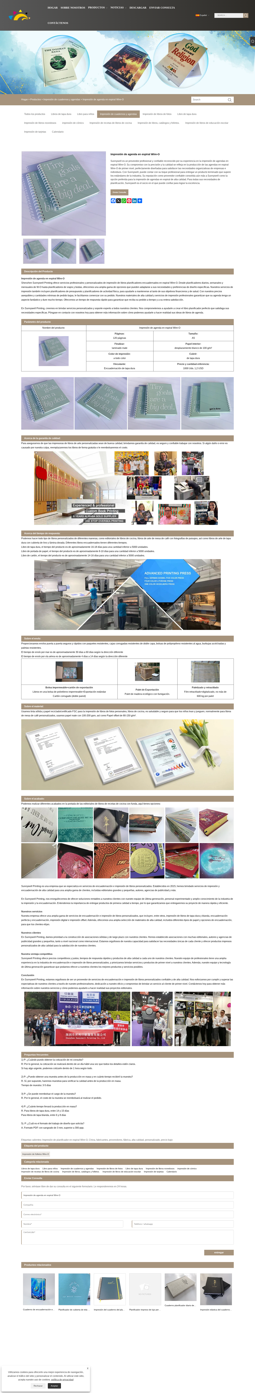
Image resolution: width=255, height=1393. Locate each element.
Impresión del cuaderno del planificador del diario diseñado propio (111, 1309)
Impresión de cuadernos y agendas (61, 99)
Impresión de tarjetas (154, 1171)
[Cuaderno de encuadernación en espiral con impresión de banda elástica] (39, 1288)
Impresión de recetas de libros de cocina (40, 1171)
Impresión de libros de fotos (110, 1168)
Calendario (172, 1171)
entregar (219, 1252)
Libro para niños (50, 1168)
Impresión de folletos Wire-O (35, 1154)
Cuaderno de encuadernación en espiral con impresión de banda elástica (40, 1309)
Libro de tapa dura (134, 1168)
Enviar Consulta (119, 192)
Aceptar (54, 1386)
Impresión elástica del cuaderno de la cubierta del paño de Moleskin (217, 1309)
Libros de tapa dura (30, 1168)
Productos (35, 99)
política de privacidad (62, 1379)
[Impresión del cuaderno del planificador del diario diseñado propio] (110, 1288)
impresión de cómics (187, 1168)
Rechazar (38, 1386)
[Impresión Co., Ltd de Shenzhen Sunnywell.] (20, 15)
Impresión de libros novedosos (160, 1168)
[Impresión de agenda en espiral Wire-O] (36, 251)
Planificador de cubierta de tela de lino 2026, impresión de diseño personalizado (75, 1309)
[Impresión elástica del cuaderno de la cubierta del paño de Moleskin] (216, 1288)
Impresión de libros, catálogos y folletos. (81, 1171)
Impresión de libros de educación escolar (122, 1171)
